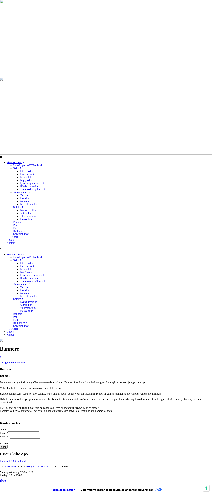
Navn (4, 429)
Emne (4, 436)
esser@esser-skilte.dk (37, 466)
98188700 (10, 466)
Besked (5, 443)
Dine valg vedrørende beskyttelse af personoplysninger (117, 489)
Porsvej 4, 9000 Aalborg (13, 461)
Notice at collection (62, 489)
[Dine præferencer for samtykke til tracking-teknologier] (206, 488)
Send (3, 447)
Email (4, 433)
